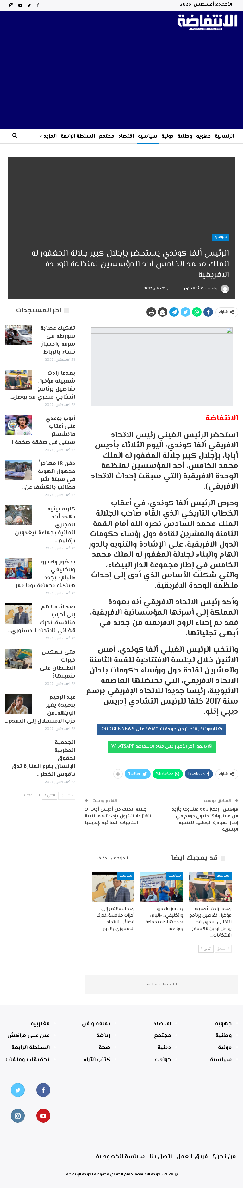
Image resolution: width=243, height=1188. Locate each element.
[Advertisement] (121, 81)
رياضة (103, 1035)
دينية (164, 1047)
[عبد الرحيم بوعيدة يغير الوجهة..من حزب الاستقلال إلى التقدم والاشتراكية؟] (18, 704)
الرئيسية (224, 136)
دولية (167, 136)
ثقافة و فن (96, 1024)
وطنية (185, 136)
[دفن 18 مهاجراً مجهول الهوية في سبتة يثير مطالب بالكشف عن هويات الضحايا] (18, 470)
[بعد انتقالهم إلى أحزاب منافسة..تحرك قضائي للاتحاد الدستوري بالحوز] (113, 887)
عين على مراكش (28, 1035)
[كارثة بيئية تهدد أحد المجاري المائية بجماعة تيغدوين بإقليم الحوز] (18, 515)
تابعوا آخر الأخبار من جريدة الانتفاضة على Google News (159, 729)
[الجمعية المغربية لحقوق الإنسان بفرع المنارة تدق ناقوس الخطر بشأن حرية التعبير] (18, 749)
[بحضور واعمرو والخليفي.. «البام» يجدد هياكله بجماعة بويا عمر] (161, 887)
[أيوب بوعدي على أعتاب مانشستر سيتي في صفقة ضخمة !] (18, 425)
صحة (104, 1047)
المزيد (50, 136)
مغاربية (40, 1024)
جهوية (203, 136)
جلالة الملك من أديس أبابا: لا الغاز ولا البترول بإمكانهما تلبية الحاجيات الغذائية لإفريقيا (118, 816)
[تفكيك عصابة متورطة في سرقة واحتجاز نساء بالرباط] (18, 335)
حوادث (163, 1059)
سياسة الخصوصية (120, 1156)
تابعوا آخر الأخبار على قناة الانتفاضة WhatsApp (159, 746)
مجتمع (106, 136)
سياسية (147, 136)
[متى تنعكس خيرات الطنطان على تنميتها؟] (18, 659)
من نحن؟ (224, 1156)
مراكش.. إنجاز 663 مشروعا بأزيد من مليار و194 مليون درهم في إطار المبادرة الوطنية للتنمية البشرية (205, 819)
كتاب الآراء (97, 1059)
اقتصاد (126, 136)
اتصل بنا (160, 1156)
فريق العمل (192, 1156)
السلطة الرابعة (78, 136)
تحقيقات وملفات (27, 1059)
